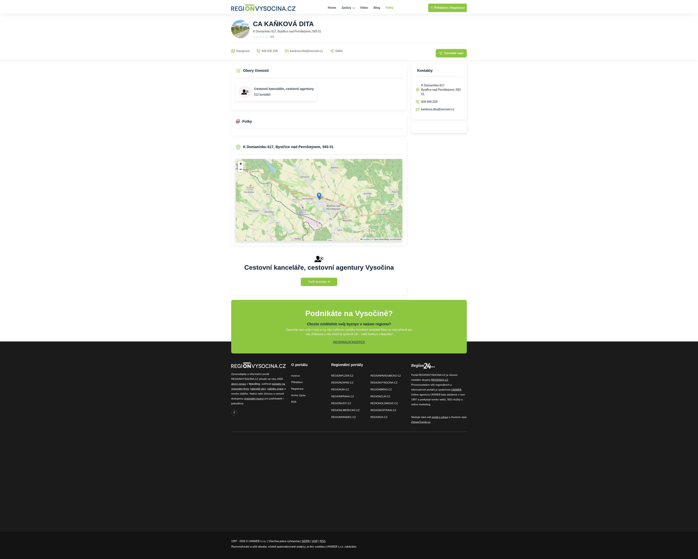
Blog (377, 7)
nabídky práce (275, 388)
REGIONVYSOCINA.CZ (384, 382)
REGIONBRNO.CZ (381, 389)
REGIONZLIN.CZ (380, 396)
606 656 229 (429, 101)
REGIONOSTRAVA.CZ (383, 410)
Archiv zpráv (298, 395)
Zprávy (347, 7)
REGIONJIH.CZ (340, 389)
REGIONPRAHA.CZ (342, 396)
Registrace (457, 7)
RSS (293, 401)
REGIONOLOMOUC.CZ (384, 403)
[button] (319, 196)
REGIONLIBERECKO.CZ (345, 410)
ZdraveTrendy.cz (420, 422)
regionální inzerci (254, 398)
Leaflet (366, 239)
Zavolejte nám (453, 53)
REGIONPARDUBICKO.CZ (385, 375)
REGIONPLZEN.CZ (342, 375)
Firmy (389, 7)
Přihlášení (297, 382)
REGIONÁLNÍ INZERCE (349, 342)
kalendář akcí (258, 388)
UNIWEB (456, 389)
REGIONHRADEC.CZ (343, 417)
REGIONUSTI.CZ (341, 403)
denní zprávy (238, 383)
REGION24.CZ (379, 417)
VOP (315, 541)
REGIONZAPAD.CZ (342, 382)
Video (364, 7)
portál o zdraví (440, 417)
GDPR (306, 541)
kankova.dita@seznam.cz (437, 109)
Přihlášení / (441, 7)
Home (332, 7)
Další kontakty (317, 281)
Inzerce (295, 375)
